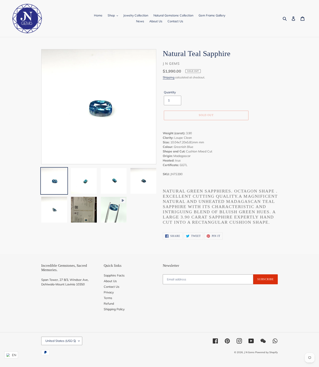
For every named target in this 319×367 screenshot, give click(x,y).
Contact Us (111, 287)
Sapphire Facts (114, 275)
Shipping (168, 77)
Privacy (109, 292)
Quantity (170, 92)
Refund (109, 304)
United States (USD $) (60, 341)
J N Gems (249, 352)
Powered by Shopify (266, 352)
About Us (110, 281)
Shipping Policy (114, 309)
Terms (108, 298)
